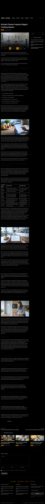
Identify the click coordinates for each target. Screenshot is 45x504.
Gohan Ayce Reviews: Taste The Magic (37, 39)
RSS (28, 481)
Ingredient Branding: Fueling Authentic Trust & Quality (36, 443)
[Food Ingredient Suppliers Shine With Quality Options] (8, 438)
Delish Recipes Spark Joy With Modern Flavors (37, 42)
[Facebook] (39, 18)
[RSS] (26, 482)
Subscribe (37, 493)
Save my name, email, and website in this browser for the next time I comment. (14, 470)
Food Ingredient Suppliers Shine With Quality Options (7, 443)
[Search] (43, 33)
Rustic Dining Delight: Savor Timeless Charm (37, 45)
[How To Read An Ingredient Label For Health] (22, 438)
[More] (24, 48)
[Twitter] (43, 18)
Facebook (14, 481)
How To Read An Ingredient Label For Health (21, 443)
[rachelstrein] (4, 421)
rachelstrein (9, 421)
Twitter (33, 481)
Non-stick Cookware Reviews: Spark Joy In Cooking (10, 429)
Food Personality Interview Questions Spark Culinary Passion (37, 48)
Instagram (21, 481)
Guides (2, 29)
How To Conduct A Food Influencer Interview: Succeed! (34, 429)
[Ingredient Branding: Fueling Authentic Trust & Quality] (37, 438)
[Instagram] (41, 18)
